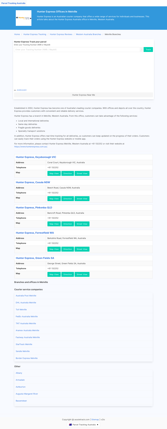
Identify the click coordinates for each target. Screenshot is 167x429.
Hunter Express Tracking (34, 34)
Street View (82, 173)
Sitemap (95, 419)
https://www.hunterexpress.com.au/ (30, 146)
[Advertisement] (87, 70)
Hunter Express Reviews (61, 34)
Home (17, 34)
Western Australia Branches (88, 34)
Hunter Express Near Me (83, 95)
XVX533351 (22, 90)
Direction (67, 173)
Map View (54, 173)
